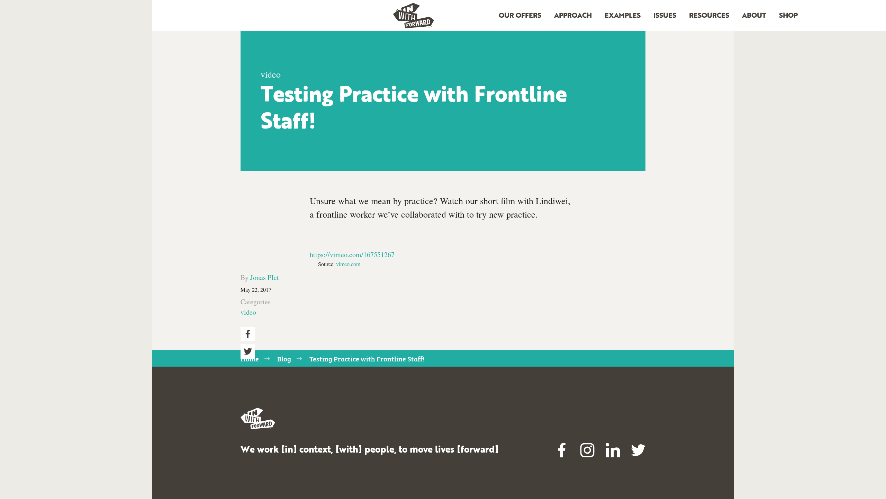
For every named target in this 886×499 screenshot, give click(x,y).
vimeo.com (348, 264)
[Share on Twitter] (248, 351)
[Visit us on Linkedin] (613, 450)
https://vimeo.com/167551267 (352, 254)
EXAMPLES (623, 15)
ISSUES (664, 15)
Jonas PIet (264, 277)
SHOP (788, 15)
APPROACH (573, 15)
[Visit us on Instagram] (587, 450)
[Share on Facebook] (248, 334)
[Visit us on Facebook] (562, 450)
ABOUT (754, 15)
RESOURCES (709, 15)
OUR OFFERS (520, 15)
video (248, 312)
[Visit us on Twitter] (638, 450)
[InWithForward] (413, 16)
